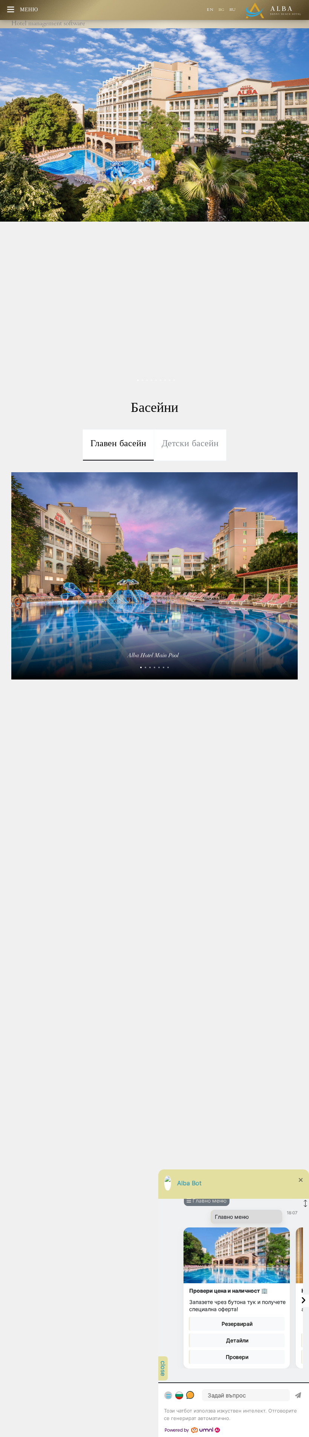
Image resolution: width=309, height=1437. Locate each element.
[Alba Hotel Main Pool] (141, 667)
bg (222, 10)
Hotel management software (48, 24)
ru (232, 10)
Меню (29, 10)
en (211, 10)
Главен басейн (118, 444)
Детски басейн (190, 444)
